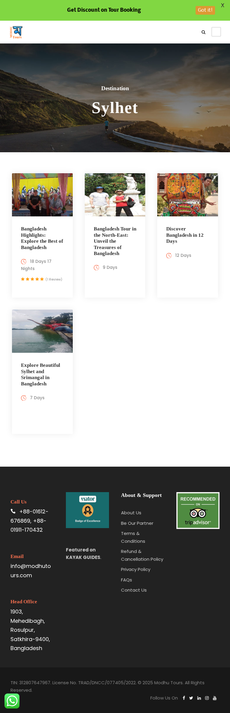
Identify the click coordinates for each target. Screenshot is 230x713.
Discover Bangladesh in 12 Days (185, 235)
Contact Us (134, 590)
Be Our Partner (137, 523)
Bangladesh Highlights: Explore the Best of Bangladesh (42, 238)
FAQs (126, 580)
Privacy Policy (135, 569)
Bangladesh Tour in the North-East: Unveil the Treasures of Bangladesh (115, 241)
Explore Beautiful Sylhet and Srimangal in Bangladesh (40, 374)
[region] (78, 666)
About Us (131, 512)
